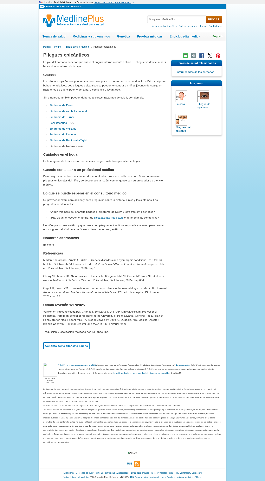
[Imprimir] (193, 56)
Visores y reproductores (162, 473)
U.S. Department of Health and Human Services (152, 477)
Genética (123, 36)
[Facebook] (201, 56)
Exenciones (68, 473)
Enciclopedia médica (185, 36)
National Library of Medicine (76, 477)
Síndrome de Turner (61, 117)
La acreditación (183, 365)
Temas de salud (54, 36)
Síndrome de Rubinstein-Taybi (68, 140)
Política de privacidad (105, 473)
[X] (210, 56)
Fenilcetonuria (58, 122)
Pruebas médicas (150, 36)
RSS (129, 463)
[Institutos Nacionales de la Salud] (43, 7)
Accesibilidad (122, 473)
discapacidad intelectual (108, 217)
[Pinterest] (218, 56)
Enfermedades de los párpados (195, 71)
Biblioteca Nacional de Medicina (63, 6)
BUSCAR (214, 19)
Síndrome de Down (61, 105)
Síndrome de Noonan (62, 134)
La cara (180, 103)
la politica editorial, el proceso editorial (130, 373)
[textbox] (176, 19)
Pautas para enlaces (139, 473)
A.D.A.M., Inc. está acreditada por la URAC (77, 365)
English (217, 36)
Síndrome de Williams (62, 128)
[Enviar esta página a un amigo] (185, 56)
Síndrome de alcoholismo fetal (68, 111)
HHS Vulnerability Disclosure (188, 473)
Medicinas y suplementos (91, 36)
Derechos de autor (85, 473)
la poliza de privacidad (160, 373)
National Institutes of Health (189, 477)
